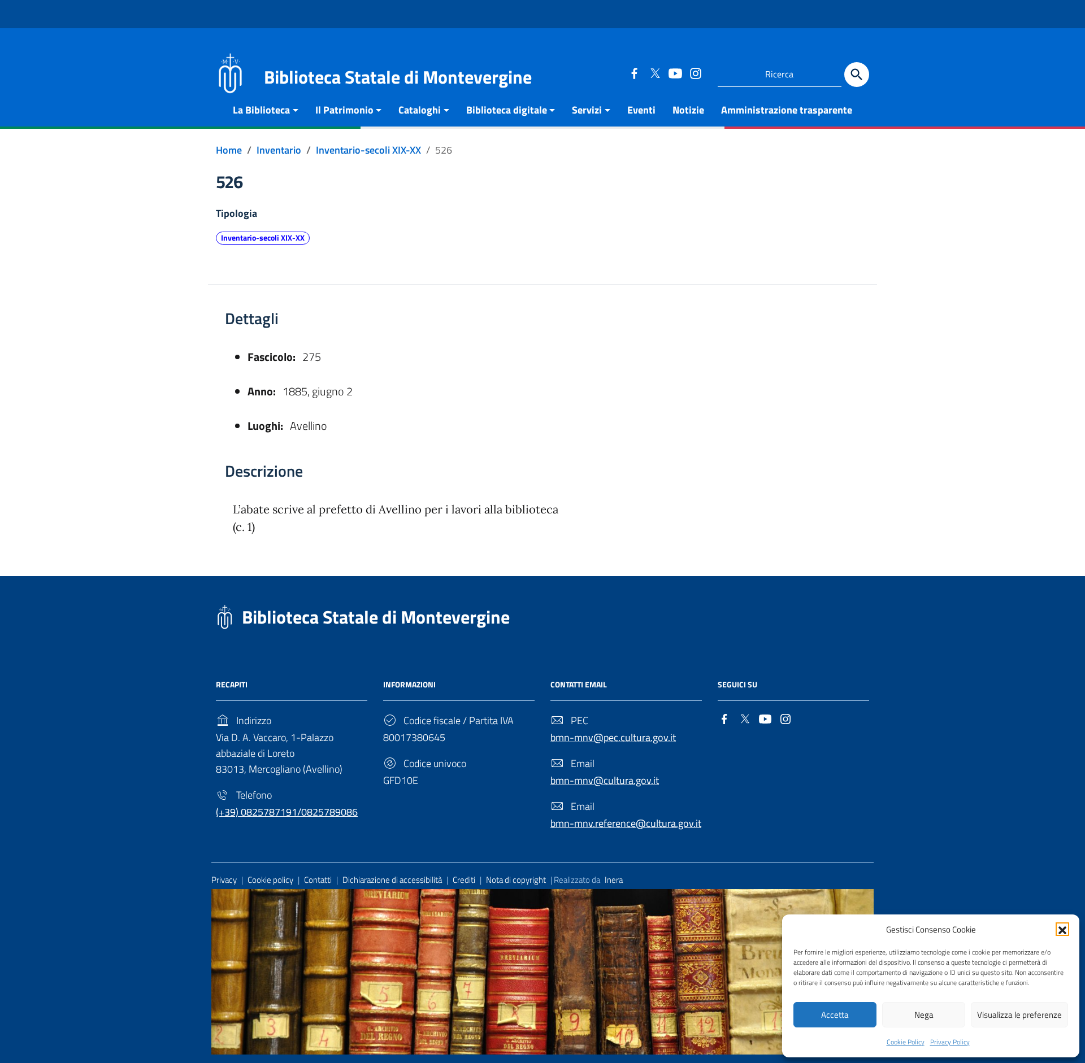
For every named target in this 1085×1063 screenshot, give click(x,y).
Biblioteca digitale (506, 109)
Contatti (318, 879)
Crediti (464, 879)
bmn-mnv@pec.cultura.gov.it (613, 737)
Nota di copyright (516, 879)
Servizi (587, 109)
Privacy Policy (950, 1041)
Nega (924, 1014)
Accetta (835, 1014)
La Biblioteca (261, 109)
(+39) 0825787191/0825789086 (287, 812)
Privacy (224, 879)
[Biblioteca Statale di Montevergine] (230, 72)
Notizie (688, 109)
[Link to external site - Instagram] (695, 73)
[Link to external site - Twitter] (654, 73)
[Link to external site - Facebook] (634, 73)
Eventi (641, 109)
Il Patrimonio (344, 109)
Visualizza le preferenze (1019, 1014)
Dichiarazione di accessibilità (392, 879)
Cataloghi (419, 109)
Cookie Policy (906, 1041)
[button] (1062, 929)
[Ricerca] (856, 74)
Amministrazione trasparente (786, 109)
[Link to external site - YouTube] (675, 73)
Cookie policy (270, 879)
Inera (614, 879)
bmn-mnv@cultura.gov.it (604, 780)
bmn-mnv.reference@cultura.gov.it (625, 823)
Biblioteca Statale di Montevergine (376, 616)
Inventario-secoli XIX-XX (263, 237)
